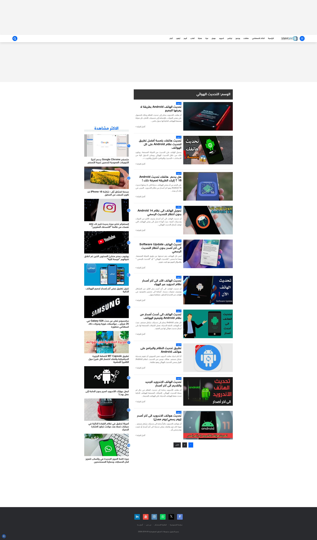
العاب (192, 38)
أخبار (171, 38)
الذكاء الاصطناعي (258, 38)
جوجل (214, 38)
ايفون (178, 38)
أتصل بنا (140, 525)
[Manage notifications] (4, 536)
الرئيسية (271, 38)
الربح (185, 38)
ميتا (206, 38)
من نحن (148, 525)
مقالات (246, 38)
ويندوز (238, 38)
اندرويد (221, 38)
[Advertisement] (158, 17)
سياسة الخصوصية (176, 525)
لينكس (229, 38)
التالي (177, 445)
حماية (200, 38)
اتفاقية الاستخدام (161, 525)
